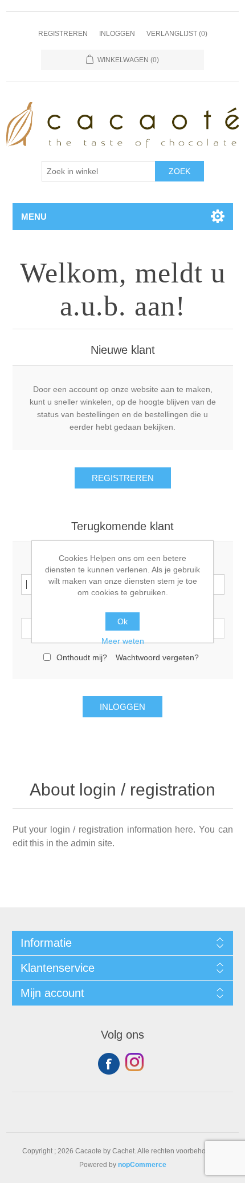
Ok (122, 621)
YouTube (136, 1064)
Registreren (63, 34)
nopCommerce (142, 1165)
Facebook (109, 1064)
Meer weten (122, 640)
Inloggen (117, 34)
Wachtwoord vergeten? (157, 657)
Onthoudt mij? (81, 657)
